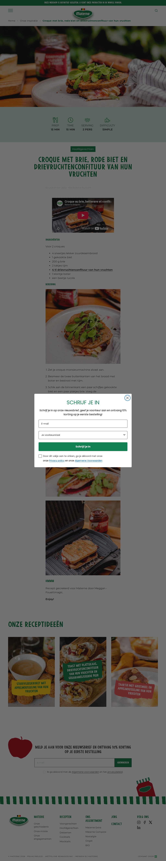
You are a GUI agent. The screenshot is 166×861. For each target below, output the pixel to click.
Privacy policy (57, 460)
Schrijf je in (83, 446)
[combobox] (82, 435)
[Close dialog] (127, 398)
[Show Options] (124, 435)
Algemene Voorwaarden (88, 460)
